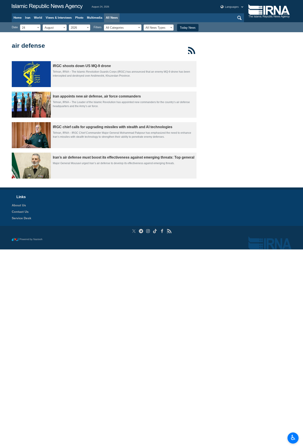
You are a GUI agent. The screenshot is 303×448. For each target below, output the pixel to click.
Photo (79, 17)
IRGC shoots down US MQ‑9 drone (82, 66)
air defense (28, 45)
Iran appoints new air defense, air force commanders (97, 96)
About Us (19, 205)
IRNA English (47, 6)
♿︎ (293, 438)
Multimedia (94, 17)
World (38, 17)
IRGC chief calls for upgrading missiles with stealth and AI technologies (112, 127)
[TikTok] (155, 231)
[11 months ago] (31, 166)
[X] (134, 231)
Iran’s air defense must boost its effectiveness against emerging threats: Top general (123, 157)
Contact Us (20, 211)
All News (112, 17)
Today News (188, 27)
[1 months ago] (31, 74)
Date (15, 27)
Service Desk (21, 218)
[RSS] (192, 50)
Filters (98, 27)
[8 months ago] (31, 104)
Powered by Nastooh (31, 239)
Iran (27, 17)
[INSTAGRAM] (148, 231)
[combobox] (30, 27)
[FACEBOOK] (162, 231)
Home (18, 17)
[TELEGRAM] (141, 231)
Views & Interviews (59, 17)
